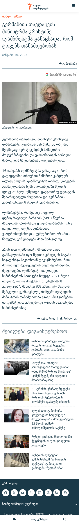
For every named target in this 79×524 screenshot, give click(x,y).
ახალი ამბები (12, 16)
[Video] (14, 519)
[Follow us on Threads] (48, 492)
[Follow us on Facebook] (5, 492)
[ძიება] (64, 519)
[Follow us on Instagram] (39, 492)
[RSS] (56, 492)
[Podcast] (65, 492)
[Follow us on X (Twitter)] (14, 492)
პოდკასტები (39, 519)
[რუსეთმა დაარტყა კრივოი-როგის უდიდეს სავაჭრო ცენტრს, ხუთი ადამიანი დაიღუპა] (16, 346)
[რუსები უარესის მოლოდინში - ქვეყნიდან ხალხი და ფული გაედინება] (16, 441)
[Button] (68, 63)
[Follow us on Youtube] (22, 492)
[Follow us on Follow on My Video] (31, 492)
